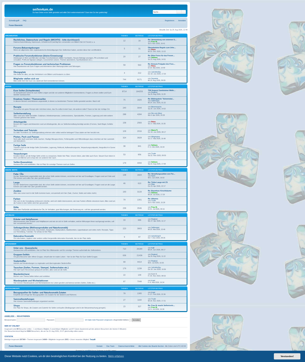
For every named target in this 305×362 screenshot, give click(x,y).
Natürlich (9, 215)
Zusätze (17, 191)
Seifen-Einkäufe (12, 288)
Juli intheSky (156, 72)
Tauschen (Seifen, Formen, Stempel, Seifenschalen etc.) (41, 267)
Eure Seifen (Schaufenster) (27, 90)
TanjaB (92, 339)
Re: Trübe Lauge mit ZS (158, 182)
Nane (153, 176)
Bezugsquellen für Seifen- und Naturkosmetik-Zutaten (40, 292)
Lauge (17, 182)
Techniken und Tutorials (25, 130)
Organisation (11, 36)
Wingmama (155, 137)
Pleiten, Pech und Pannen (26, 137)
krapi (153, 280)
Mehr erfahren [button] (116, 356)
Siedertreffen (20, 261)
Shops (17, 305)
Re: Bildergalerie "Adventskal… (161, 99)
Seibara (154, 57)
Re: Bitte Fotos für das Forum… (161, 55)
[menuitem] (23, 20)
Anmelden (9, 316)
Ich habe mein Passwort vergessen (98, 320)
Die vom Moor (156, 113)
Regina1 (154, 92)
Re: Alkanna (153, 199)
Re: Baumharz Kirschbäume (159, 191)
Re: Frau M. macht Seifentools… (161, 305)
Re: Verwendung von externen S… (162, 40)
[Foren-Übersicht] (19, 10)
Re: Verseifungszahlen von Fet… (161, 174)
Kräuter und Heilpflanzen (26, 219)
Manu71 (154, 130)
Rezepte (17, 107)
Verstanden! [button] (287, 356)
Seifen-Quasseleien (23, 162)
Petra (153, 49)
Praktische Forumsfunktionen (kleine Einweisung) (38, 56)
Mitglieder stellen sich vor (26, 78)
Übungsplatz (20, 72)
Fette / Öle (19, 174)
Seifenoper (155, 101)
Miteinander (10, 244)
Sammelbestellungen (24, 299)
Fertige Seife (20, 145)
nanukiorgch (156, 236)
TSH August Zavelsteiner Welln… (162, 90)
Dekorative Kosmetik (24, 236)
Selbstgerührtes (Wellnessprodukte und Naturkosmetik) (41, 227)
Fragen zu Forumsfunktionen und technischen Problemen (42, 64)
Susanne (154, 78)
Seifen (8, 86)
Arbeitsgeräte (20, 122)
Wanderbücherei (22, 274)
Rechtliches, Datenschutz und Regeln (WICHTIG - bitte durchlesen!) (46, 40)
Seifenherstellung (22, 113)
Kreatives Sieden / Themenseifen (30, 99)
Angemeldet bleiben (121, 320)
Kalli (152, 248)
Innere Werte (11, 170)
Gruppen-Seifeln (22, 254)
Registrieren (23, 316)
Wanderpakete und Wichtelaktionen (31, 280)
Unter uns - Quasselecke (25, 248)
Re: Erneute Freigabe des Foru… (161, 64)
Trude (153, 153)
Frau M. (154, 41)
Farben (17, 199)
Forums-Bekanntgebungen (27, 48)
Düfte (16, 207)
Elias (153, 184)
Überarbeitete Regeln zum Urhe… (162, 48)
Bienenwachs (156, 107)
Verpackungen (20, 154)
